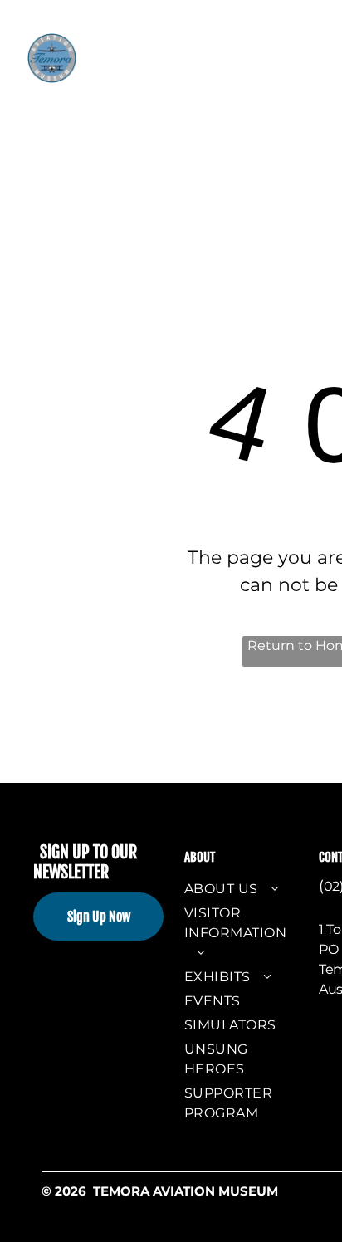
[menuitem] (162, 57)
